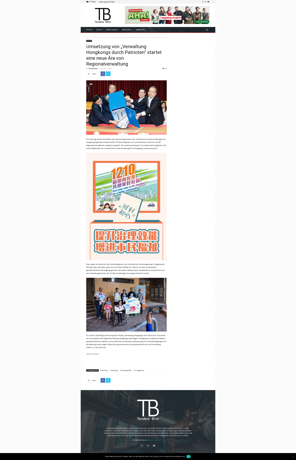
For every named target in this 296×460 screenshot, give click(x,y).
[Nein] (293, 456)
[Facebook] (202, 1)
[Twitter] (205, 1)
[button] (207, 30)
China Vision (104, 370)
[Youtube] (208, 1)
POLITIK (94, 38)
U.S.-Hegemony (139, 370)
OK (188, 456)
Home (88, 38)
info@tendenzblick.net (156, 440)
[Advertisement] (126, 361)
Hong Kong (114, 370)
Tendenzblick (93, 68)
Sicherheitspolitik (125, 370)
